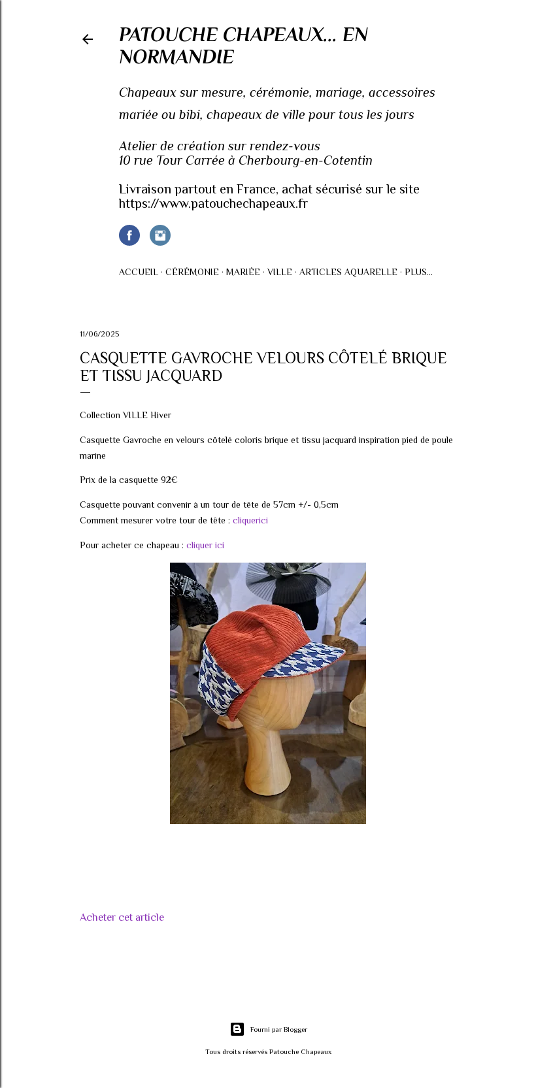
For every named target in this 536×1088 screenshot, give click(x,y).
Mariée (243, 272)
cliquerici (250, 520)
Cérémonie (192, 272)
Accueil (138, 272)
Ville (279, 272)
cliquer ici (205, 545)
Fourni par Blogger (278, 1029)
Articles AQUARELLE (348, 272)
